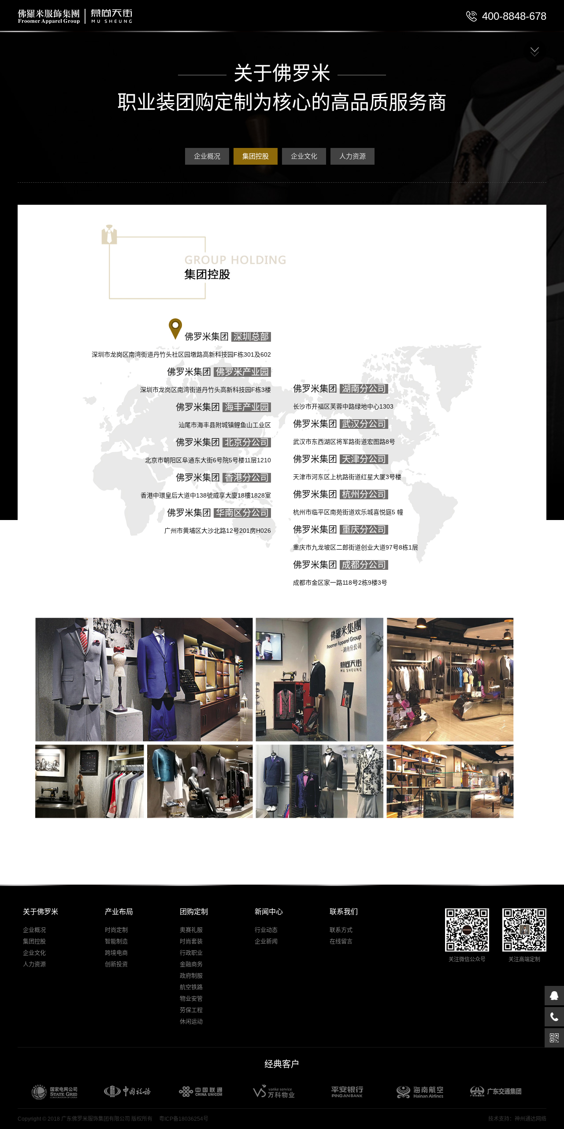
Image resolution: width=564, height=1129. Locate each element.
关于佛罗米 (40, 911)
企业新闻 (266, 941)
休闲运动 (191, 1021)
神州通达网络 (530, 1119)
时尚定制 (116, 929)
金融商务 (191, 964)
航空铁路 (191, 987)
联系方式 (341, 929)
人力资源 (352, 156)
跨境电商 (116, 952)
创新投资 (116, 964)
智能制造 (116, 941)
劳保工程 (191, 1010)
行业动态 (266, 929)
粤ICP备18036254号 (183, 1119)
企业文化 (304, 156)
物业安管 (191, 998)
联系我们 (344, 911)
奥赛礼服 (191, 929)
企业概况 (207, 156)
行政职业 (191, 952)
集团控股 (255, 156)
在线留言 (341, 941)
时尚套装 (191, 941)
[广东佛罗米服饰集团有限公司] (51, 22)
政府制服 (191, 975)
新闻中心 (269, 911)
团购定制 (194, 911)
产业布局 (119, 911)
